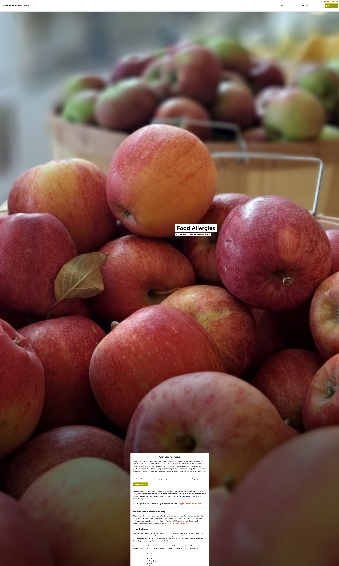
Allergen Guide (140, 484)
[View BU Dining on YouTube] (328, 1)
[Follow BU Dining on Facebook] (325, 1)
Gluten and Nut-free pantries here (176, 524)
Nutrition (296, 6)
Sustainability (318, 6)
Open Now (332, 6)
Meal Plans (306, 6)
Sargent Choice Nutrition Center (190, 504)
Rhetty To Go (334, 1)
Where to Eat (285, 6)
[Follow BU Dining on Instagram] (322, 1)
